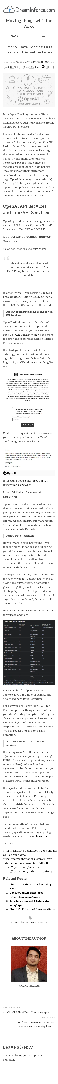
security (42, 922)
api (17, 922)
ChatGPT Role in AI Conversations (32, 909)
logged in (24, 1055)
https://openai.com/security (21, 867)
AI (17, 62)
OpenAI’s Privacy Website (25, 334)
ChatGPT (24, 62)
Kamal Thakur (31, 67)
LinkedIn (41, 836)
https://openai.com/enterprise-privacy (27, 871)
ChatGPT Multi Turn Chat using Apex (26, 1012)
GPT (47, 62)
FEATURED (37, 62)
